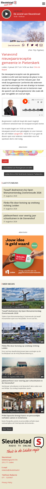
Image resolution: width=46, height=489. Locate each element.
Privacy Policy (7, 482)
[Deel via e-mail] (41, 45)
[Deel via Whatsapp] (23, 45)
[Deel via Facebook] (28, 45)
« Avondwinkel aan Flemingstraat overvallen (17, 168)
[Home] (9, 3)
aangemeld (18, 134)
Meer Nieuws (7, 429)
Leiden (5, 161)
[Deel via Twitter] (32, 45)
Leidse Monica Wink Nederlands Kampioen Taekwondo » (24, 174)
